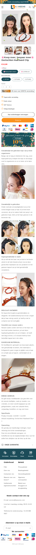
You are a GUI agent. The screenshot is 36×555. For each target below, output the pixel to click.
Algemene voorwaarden (22, 479)
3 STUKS (28, 79)
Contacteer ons (9, 474)
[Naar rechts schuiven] (34, 51)
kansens (22, 543)
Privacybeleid (22, 467)
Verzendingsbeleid (24, 474)
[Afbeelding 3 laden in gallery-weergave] (27, 50)
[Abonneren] (30, 528)
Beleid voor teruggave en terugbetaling (22, 485)
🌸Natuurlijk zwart (9, 71)
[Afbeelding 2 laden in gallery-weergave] (18, 50)
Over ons (7, 470)
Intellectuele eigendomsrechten (10, 484)
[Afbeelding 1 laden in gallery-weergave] (9, 50)
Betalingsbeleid (23, 470)
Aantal (3, 83)
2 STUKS (17, 79)
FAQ (5, 467)
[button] (18, 444)
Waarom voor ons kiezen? (9, 479)
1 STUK (6, 79)
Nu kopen (18, 120)
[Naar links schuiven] (2, 51)
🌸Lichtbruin (25, 71)
